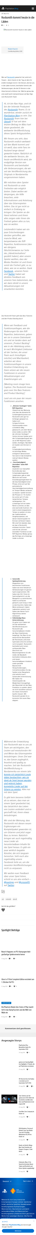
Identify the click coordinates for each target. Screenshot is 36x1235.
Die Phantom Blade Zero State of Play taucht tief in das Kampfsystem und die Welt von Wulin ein (17, 1010)
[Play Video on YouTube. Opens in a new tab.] (12, 1101)
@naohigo (9, 882)
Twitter (11, 274)
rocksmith (8, 899)
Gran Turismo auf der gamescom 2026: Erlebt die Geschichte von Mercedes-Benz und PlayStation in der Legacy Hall (26, 1100)
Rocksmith (11, 77)
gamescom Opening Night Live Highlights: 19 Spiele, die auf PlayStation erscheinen (27, 1064)
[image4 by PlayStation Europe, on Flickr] (16, 735)
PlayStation (11, 8)
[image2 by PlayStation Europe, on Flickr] (16, 572)
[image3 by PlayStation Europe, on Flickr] (16, 718)
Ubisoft (7, 121)
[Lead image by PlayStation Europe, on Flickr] (16, 70)
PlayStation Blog (12, 115)
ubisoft (15, 899)
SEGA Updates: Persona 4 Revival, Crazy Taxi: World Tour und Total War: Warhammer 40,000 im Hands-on (26, 1132)
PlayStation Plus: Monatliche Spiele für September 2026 (25, 1047)
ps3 (3, 899)
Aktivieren (18, 1231)
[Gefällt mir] (14, 959)
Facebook (8, 271)
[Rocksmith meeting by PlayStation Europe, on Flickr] (16, 309)
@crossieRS (24, 882)
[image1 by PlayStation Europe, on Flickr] (16, 556)
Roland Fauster (13, 49)
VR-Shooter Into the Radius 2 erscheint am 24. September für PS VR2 (26, 1081)
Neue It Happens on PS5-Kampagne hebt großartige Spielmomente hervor (15, 953)
